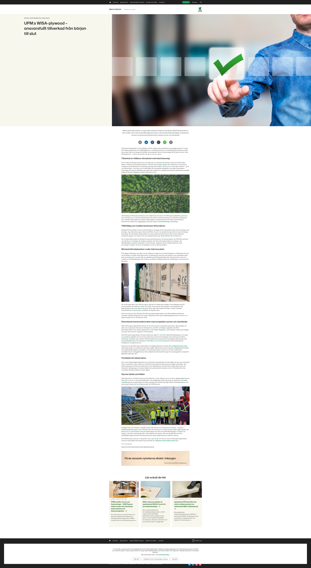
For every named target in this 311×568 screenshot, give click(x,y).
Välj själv (175, 559)
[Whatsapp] (165, 142)
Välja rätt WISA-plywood (137, 541)
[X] (158, 142)
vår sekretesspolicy (162, 555)
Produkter (115, 541)
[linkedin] (189, 564)
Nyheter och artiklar (129, 9)
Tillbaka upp (198, 540)
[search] (201, 2)
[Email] (171, 142)
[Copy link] (140, 142)
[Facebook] (152, 142)
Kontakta (161, 541)
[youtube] (200, 564)
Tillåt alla (136, 559)
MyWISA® (186, 2)
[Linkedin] (146, 142)
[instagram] (196, 564)
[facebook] (193, 564)
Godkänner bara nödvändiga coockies (156, 559)
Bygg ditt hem (124, 541)
